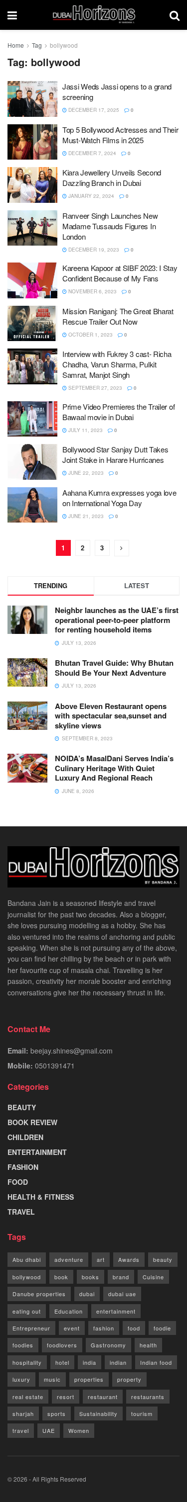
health (148, 1345)
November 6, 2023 (92, 291)
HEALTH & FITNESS (40, 1197)
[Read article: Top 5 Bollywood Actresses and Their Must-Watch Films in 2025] (32, 142)
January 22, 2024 (90, 195)
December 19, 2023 (93, 249)
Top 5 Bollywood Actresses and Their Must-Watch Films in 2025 (120, 134)
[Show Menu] (12, 15)
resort (65, 1397)
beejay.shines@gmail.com (71, 1051)
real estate (27, 1397)
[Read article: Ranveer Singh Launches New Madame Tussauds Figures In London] (32, 228)
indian (118, 1362)
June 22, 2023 (85, 472)
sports (56, 1413)
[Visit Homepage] (93, 15)
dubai (87, 1294)
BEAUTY (21, 1107)
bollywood (64, 45)
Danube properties (39, 1294)
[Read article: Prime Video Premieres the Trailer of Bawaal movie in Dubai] (32, 419)
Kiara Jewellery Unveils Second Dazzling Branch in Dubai (111, 177)
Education (68, 1311)
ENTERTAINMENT (37, 1152)
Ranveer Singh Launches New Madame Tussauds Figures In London (110, 226)
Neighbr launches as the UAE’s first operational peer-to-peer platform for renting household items (117, 620)
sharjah (23, 1413)
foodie (162, 1328)
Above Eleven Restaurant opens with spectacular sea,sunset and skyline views (111, 716)
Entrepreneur (31, 1328)
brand (121, 1277)
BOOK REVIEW (32, 1122)
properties (89, 1379)
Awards (129, 1259)
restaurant (103, 1397)
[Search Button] (175, 15)
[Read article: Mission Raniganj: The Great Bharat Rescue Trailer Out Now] (32, 324)
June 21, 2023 (85, 516)
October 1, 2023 (90, 334)
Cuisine (153, 1277)
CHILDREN (25, 1137)
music (52, 1379)
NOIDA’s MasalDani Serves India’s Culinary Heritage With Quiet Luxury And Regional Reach (114, 768)
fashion (103, 1328)
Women (78, 1430)
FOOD (17, 1182)
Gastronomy (108, 1345)
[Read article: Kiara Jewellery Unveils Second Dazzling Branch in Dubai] (32, 185)
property (129, 1379)
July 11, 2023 (85, 430)
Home (15, 45)
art (101, 1259)
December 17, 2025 (93, 109)
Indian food (156, 1362)
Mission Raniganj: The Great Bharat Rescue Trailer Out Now (118, 316)
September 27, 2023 (94, 387)
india (89, 1362)
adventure (68, 1259)
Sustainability (98, 1413)
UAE (48, 1430)
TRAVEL (21, 1212)
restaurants (148, 1397)
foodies (22, 1345)
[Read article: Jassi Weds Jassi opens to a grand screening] (32, 99)
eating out (26, 1311)
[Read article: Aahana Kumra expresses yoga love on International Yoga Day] (32, 505)
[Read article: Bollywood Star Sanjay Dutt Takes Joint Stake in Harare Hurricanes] (32, 462)
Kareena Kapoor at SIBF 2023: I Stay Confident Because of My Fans (120, 273)
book (61, 1277)
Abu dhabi (26, 1259)
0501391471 (55, 1065)
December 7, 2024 (91, 153)
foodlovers (62, 1345)
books (90, 1277)
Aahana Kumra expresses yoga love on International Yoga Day (119, 497)
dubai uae (122, 1294)
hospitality (27, 1362)
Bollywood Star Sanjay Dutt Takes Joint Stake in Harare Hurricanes (115, 454)
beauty (163, 1259)
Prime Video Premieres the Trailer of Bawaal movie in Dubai (118, 411)
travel (20, 1430)
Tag (37, 45)
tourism (142, 1413)
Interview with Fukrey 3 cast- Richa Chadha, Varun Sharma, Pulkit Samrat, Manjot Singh (117, 364)
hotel (62, 1362)
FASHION (22, 1167)
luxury (21, 1379)
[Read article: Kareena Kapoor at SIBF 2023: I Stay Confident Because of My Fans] (32, 280)
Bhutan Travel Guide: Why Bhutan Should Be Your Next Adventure (114, 667)
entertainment (116, 1311)
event (72, 1328)
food (134, 1328)
